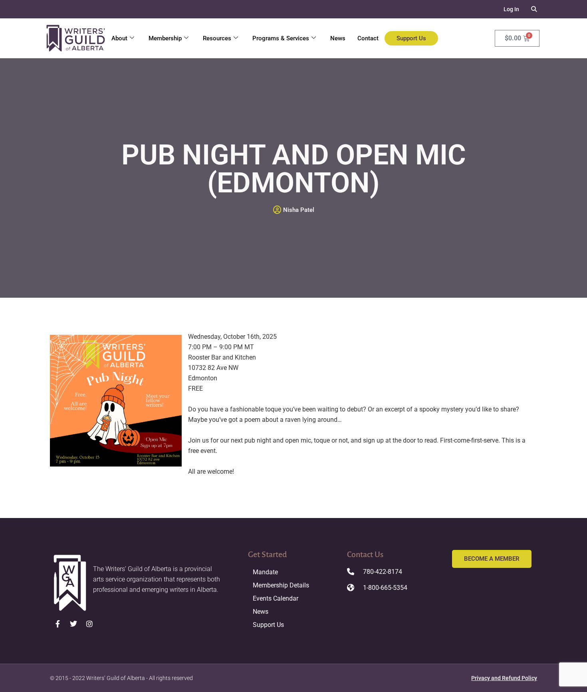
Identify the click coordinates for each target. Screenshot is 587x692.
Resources (217, 38)
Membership (165, 38)
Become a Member (492, 558)
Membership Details (281, 585)
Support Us (411, 38)
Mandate (265, 572)
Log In (511, 9)
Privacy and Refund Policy (504, 678)
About (119, 38)
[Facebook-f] (58, 624)
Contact (368, 38)
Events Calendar (275, 598)
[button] (534, 9)
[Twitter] (74, 624)
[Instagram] (89, 624)
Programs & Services (280, 38)
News (337, 38)
